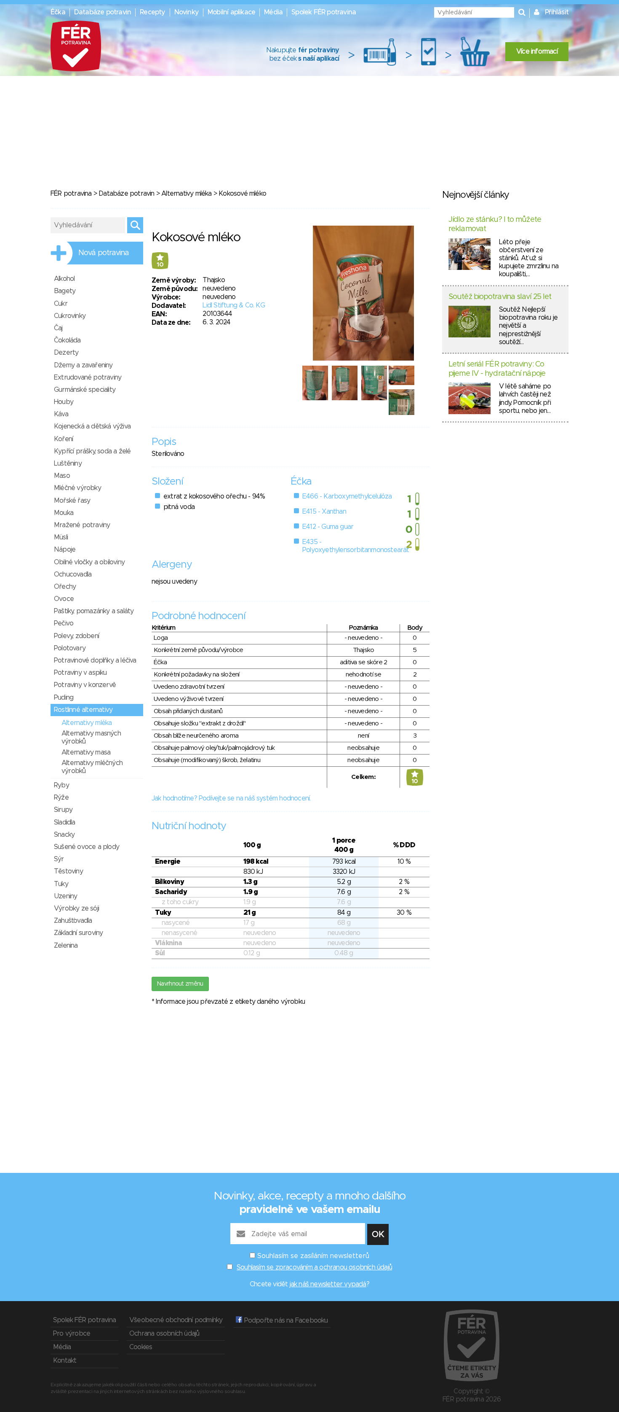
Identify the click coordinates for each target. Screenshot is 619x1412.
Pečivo (63, 623)
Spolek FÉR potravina (323, 12)
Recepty (152, 12)
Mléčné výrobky (77, 488)
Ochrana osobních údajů (164, 1333)
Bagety (64, 291)
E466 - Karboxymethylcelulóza (347, 496)
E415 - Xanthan (324, 511)
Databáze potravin (102, 12)
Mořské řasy (72, 500)
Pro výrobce (71, 1333)
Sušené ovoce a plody (86, 846)
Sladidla (64, 822)
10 (160, 265)
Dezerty (66, 352)
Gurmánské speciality (84, 389)
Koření (63, 439)
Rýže (61, 797)
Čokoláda (67, 340)
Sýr (59, 859)
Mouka (63, 512)
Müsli (61, 537)
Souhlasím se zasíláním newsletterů (313, 1256)
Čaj (58, 328)
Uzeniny (65, 896)
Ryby (61, 785)
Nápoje (64, 549)
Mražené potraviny (82, 525)
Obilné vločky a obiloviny (89, 562)
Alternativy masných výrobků (91, 737)
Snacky (64, 834)
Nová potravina (103, 253)
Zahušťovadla (73, 920)
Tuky (61, 884)
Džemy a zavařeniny (83, 365)
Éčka (58, 12)
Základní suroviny (78, 933)
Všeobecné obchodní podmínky (175, 1320)
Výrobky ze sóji (76, 908)
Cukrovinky (69, 316)
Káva (61, 414)
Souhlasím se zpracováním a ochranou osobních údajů (314, 1267)
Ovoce (64, 599)
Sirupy (63, 809)
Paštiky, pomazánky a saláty (93, 611)
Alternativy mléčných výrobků (92, 767)
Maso (62, 475)
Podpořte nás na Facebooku (285, 1320)
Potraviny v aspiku (80, 672)
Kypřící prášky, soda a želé (92, 451)
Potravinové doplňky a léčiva (95, 660)
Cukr (60, 303)
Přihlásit (556, 12)
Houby (63, 402)
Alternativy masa (85, 752)
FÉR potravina (71, 193)
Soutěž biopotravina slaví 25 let (499, 297)
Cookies (140, 1347)
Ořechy (65, 586)
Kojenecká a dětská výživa (92, 426)
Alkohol (64, 278)
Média (273, 12)
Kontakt (64, 1360)
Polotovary (69, 648)
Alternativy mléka (186, 193)
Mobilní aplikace (231, 12)
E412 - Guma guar (327, 526)
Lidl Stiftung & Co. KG (233, 305)
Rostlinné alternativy (83, 709)
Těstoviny (68, 871)
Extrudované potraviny (87, 377)
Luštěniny (68, 463)
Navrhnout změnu (180, 984)
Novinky (186, 12)
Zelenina (66, 945)
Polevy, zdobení (76, 636)
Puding (63, 697)
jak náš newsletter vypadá (328, 1284)
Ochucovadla (72, 574)
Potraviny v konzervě (85, 685)
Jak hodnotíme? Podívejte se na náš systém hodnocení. (231, 798)
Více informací (537, 51)
